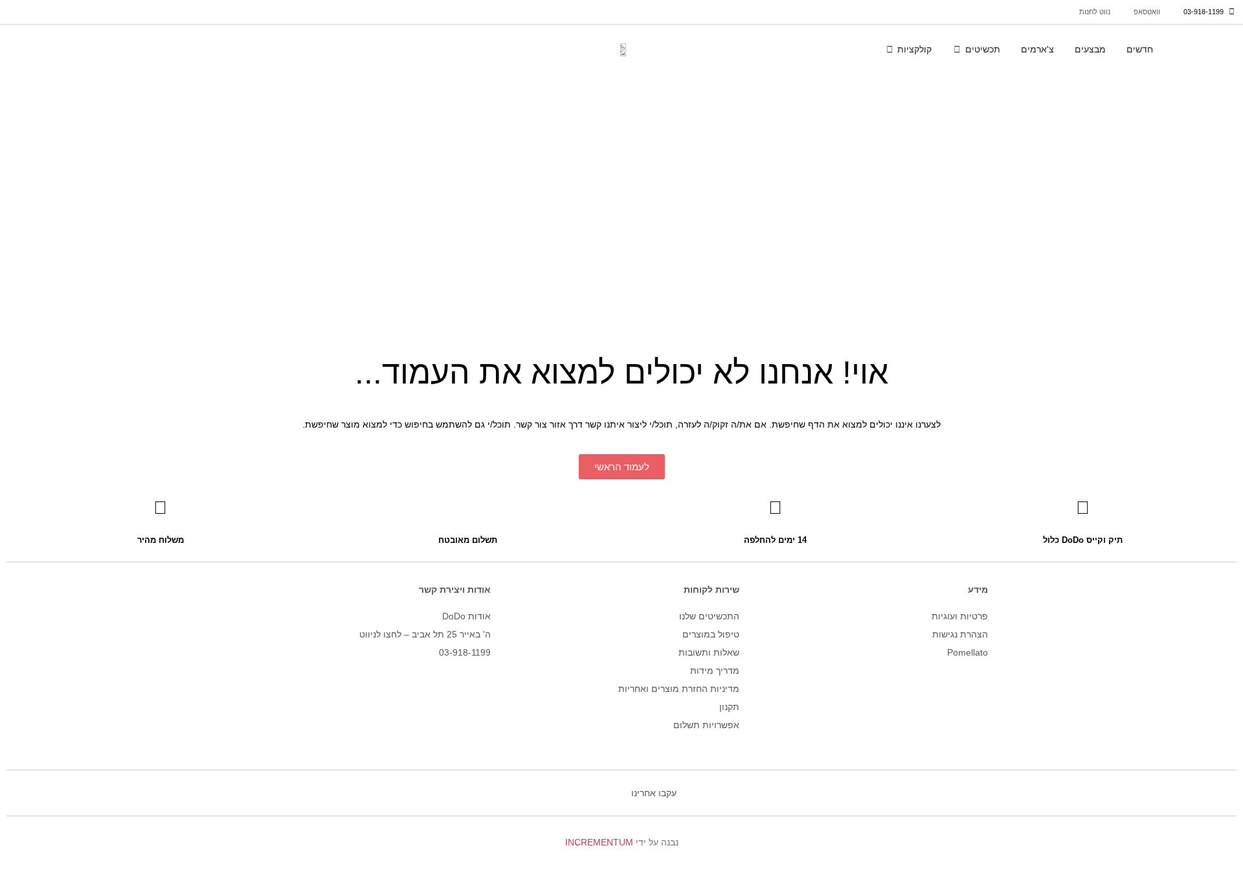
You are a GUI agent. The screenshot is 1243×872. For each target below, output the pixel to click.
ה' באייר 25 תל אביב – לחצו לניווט (425, 634)
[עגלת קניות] (36, 48)
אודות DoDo (466, 616)
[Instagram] (615, 793)
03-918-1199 (465, 652)
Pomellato (967, 652)
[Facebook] (582, 793)
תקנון (729, 707)
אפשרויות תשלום (706, 725)
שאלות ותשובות (708, 652)
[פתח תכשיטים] (956, 50)
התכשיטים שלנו (709, 616)
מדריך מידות (714, 670)
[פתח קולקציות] (889, 50)
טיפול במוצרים (710, 634)
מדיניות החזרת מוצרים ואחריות (678, 688)
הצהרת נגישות (960, 634)
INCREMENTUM (599, 842)
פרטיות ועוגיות (960, 616)
